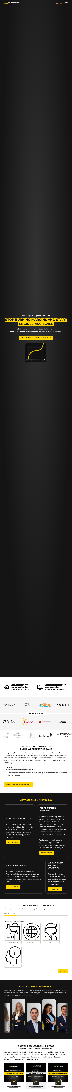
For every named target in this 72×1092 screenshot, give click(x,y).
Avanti (63, 971)
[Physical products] (13, 932)
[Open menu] (66, 3)
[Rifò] (58, 1076)
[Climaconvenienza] (14, 1076)
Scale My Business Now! (35, 338)
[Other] (13, 955)
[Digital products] (31, 932)
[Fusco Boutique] (36, 1076)
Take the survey (55, 889)
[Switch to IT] (61, 3)
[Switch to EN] (57, 3)
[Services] (50, 932)
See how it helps (13, 842)
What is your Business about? (14, 921)
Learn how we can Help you (18, 785)
